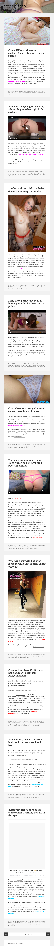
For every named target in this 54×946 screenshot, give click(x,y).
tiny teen (10, 94)
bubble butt (21, 796)
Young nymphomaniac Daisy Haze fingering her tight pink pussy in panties (25, 462)
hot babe (43, 508)
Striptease (25, 725)
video (9, 175)
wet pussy (16, 447)
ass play (30, 173)
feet (23, 286)
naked (34, 286)
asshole (43, 91)
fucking (18, 366)
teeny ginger (42, 174)
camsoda (27, 796)
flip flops (15, 366)
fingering (39, 173)
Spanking (10, 725)
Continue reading (33, 83)
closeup (10, 446)
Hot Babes (30, 91)
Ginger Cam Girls (40, 171)
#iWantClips (12, 683)
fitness (18, 656)
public (35, 366)
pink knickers (25, 92)
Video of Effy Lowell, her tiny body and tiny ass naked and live (25, 742)
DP (41, 722)
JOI (13, 724)
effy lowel (41, 796)
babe (30, 365)
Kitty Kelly (29, 366)
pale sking (41, 286)
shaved (38, 92)
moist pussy (32, 446)
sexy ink (15, 775)
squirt (34, 628)
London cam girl (24, 255)
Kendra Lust (11, 924)
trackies (40, 656)
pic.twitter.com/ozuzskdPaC (16, 686)
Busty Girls (29, 545)
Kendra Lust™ (20, 875)
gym (21, 656)
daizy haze (24, 547)
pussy (9, 288)
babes (30, 764)
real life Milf (25, 902)
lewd (15, 924)
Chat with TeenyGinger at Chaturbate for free (31, 154)
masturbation (20, 924)
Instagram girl (23, 881)
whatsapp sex (16, 657)
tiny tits (14, 94)
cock (21, 547)
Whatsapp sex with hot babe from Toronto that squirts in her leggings (27, 563)
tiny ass (19, 797)
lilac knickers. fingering (24, 446)
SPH (14, 725)
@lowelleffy (39, 753)
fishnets (27, 286)
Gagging (10, 724)
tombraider (34, 725)
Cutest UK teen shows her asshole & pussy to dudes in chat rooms (27, 53)
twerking (28, 797)
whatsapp (10, 657)
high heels (16, 92)
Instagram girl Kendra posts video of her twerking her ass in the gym (26, 812)
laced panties (15, 446)
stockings (37, 174)
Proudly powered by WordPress (15, 943)
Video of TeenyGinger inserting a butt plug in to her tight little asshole (26, 109)
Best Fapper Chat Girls (32, 721)
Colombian (31, 796)
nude (37, 286)
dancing (36, 796)
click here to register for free (16, 81)
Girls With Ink (30, 794)
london (30, 286)
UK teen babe (16, 61)
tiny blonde (42, 92)
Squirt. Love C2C (18, 725)
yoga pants (40, 924)
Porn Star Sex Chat (16, 365)
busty (18, 547)
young (27, 548)
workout (35, 924)
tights (37, 656)
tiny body (23, 797)
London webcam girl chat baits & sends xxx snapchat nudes (26, 190)
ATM (23, 722)
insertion (25, 174)
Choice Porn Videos (31, 363)
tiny (24, 548)
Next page (48, 934)
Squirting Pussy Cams (37, 654)
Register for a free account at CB (17, 425)
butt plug (34, 173)
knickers (33, 547)
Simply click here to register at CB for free (20, 268)
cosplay (31, 722)
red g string (40, 366)
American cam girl (20, 694)
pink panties (31, 92)
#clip (16, 681)
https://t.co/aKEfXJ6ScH (24, 683)
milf (24, 924)
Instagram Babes (41, 921)
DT (43, 722)
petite (20, 92)
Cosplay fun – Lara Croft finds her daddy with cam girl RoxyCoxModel (25, 672)
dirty (35, 922)
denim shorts (39, 365)
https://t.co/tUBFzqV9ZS (15, 750)
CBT (28, 722)
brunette (33, 365)
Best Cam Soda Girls (21, 794)
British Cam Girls (24, 91)
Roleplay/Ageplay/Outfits (33, 724)
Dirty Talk (39, 722)
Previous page (6, 934)
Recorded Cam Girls (12, 173)
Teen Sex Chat (36, 91)
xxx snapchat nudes (37, 266)
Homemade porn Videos (37, 545)
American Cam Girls (21, 171)
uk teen (18, 94)
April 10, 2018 (32, 690)
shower (27, 924)
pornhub (30, 174)
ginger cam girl (39, 160)
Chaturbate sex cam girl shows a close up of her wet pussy (26, 410)
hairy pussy (20, 174)
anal (27, 173)
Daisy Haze (18, 498)
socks (33, 174)
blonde (14, 547)
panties (37, 446)
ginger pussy (14, 174)
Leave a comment (26, 94)
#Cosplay (34, 681)
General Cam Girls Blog (15, 5)
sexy (35, 92)
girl (37, 922)
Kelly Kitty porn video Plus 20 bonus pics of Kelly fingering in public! (26, 303)
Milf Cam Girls (11, 922)
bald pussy (10, 92)
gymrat (43, 922)
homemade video (16, 521)
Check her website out (38, 537)
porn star (19, 880)
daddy (35, 722)
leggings (28, 656)
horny (24, 656)
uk (23, 288)
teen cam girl (40, 420)
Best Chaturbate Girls (31, 171)
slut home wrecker (19, 548)
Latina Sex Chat (41, 794)
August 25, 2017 (32, 760)
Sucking (29, 725)
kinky (15, 724)
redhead (13, 288)
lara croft (19, 724)
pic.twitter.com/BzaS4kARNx (17, 755)
